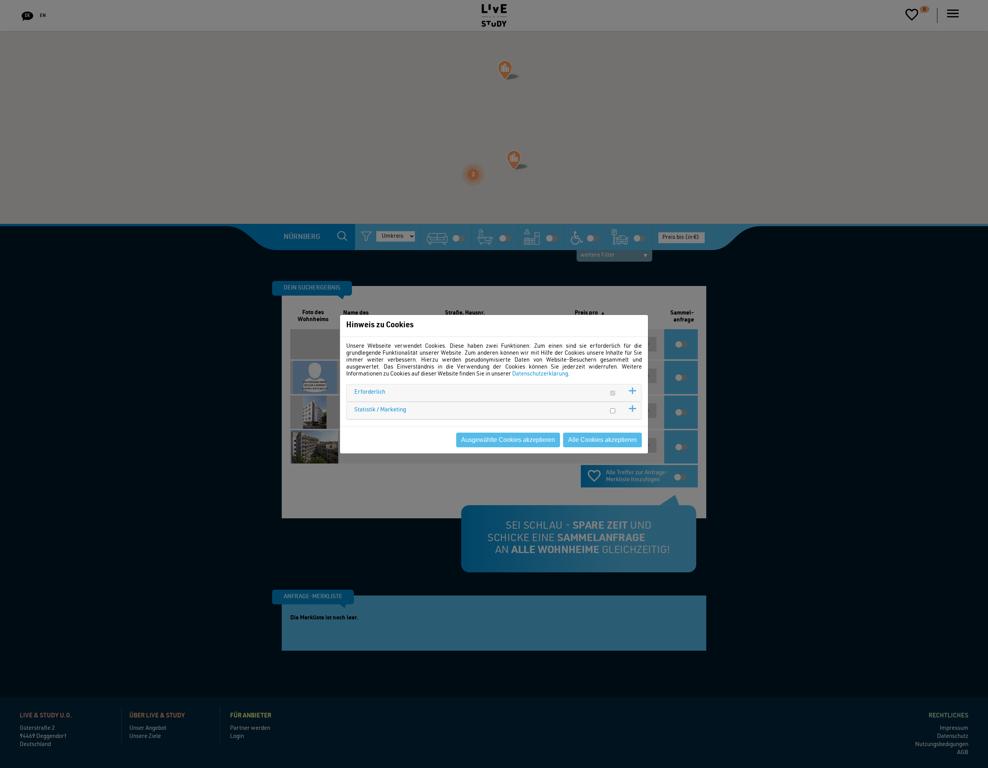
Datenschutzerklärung (540, 374)
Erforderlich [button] (369, 392)
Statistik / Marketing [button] (380, 410)
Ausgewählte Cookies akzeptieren (508, 439)
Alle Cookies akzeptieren (602, 439)
